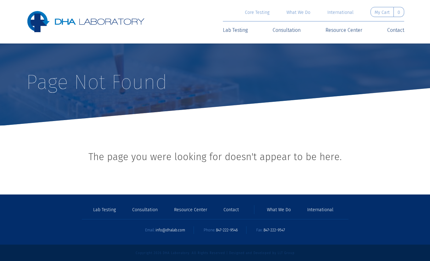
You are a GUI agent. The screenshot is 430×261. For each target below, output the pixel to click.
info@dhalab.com (170, 230)
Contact (395, 30)
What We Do (298, 12)
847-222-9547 (274, 230)
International (340, 12)
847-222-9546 (227, 230)
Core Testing (257, 12)
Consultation (287, 30)
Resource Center (343, 30)
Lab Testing (235, 30)
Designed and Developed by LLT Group (262, 253)
